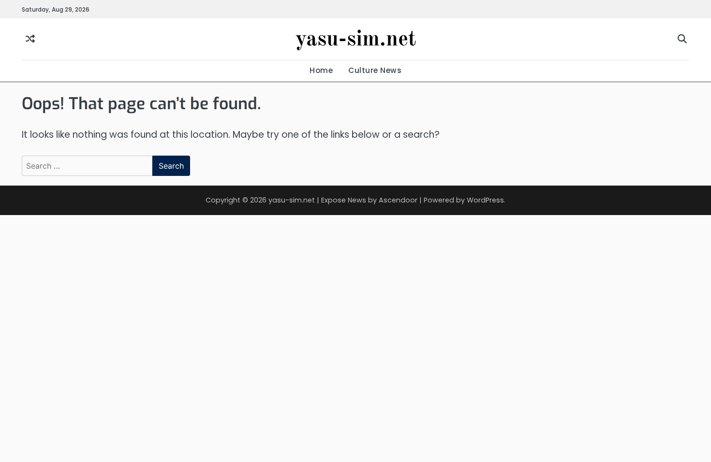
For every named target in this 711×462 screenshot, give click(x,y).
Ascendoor (398, 200)
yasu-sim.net (356, 40)
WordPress (485, 200)
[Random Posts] (30, 39)
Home (321, 70)
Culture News (374, 70)
